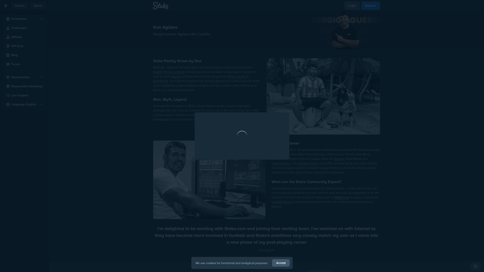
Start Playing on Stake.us (242, 169)
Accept (281, 263)
